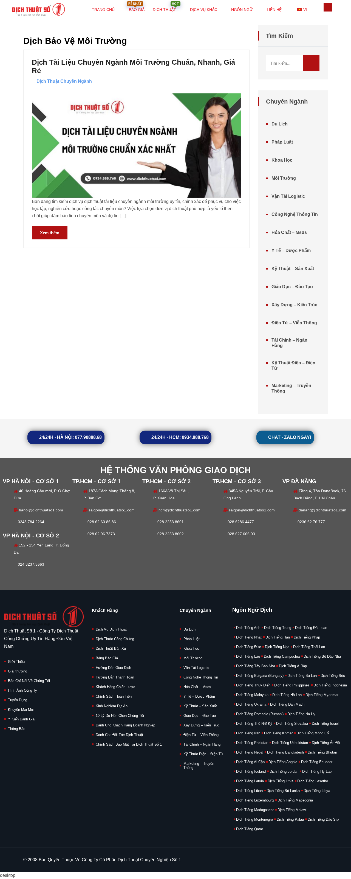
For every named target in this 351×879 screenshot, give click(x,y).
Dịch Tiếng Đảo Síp (323, 819)
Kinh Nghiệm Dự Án (112, 706)
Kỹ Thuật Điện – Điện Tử (293, 365)
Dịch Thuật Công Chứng (115, 639)
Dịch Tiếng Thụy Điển (253, 685)
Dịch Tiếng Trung (277, 628)
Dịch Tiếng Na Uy (301, 714)
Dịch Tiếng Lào (248, 656)
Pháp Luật (282, 142)
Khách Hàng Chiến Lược (115, 687)
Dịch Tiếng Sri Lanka (283, 791)
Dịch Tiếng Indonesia (330, 685)
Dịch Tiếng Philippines (292, 685)
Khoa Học (281, 160)
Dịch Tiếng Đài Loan (311, 628)
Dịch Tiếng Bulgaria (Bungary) (260, 676)
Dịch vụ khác (203, 9)
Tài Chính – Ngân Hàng (289, 343)
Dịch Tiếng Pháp (307, 637)
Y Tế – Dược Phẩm (291, 250)
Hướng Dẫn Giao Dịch (113, 668)
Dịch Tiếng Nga (277, 647)
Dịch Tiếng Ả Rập (293, 666)
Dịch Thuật (166, 6)
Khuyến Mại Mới (21, 710)
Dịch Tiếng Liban (249, 791)
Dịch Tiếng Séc (333, 676)
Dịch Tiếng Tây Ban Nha (255, 666)
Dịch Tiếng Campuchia (282, 656)
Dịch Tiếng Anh (248, 628)
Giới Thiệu (16, 662)
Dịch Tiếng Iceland (251, 771)
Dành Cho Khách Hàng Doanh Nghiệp (125, 725)
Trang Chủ (103, 9)
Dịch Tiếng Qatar (249, 829)
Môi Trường (283, 178)
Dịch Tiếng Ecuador (316, 762)
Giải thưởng (17, 671)
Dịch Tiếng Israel (325, 723)
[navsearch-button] (328, 7)
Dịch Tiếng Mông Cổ (312, 733)
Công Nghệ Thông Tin (294, 214)
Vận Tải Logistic (288, 196)
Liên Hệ (274, 9)
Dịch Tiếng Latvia (250, 781)
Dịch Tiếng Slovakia (292, 723)
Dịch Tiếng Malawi (292, 810)
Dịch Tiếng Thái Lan (309, 647)
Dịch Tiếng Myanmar (321, 695)
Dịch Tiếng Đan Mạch (287, 704)
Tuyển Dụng (17, 700)
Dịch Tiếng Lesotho (312, 781)
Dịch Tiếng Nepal (249, 752)
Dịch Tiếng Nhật (249, 637)
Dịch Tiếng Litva (280, 781)
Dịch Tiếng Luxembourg (255, 800)
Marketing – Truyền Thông (291, 388)
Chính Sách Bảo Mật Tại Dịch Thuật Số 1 (129, 744)
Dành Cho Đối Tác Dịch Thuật (119, 735)
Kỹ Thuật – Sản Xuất (292, 268)
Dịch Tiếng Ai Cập (250, 762)
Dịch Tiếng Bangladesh (285, 752)
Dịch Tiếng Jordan (284, 771)
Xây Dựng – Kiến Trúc (294, 304)
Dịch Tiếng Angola (282, 762)
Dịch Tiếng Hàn (277, 637)
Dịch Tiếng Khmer (278, 733)
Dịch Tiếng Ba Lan (302, 676)
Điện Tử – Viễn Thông (294, 322)
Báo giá (136, 6)
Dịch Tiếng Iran (248, 733)
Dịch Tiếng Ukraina (251, 704)
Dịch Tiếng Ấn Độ (326, 743)
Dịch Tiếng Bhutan (322, 752)
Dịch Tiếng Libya (317, 791)
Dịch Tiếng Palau (290, 819)
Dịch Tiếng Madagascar (255, 810)
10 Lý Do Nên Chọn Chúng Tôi (120, 716)
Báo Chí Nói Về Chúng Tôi (29, 681)
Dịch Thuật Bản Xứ (111, 648)
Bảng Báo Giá (107, 658)
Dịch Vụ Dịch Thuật (111, 629)
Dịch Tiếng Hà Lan (287, 695)
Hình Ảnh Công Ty (22, 690)
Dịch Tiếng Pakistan (252, 743)
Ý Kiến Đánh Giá (21, 719)
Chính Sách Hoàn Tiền (114, 696)
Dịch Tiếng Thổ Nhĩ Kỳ (254, 723)
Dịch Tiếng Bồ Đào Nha (322, 656)
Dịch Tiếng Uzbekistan (290, 743)
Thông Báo (16, 729)
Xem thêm (49, 232)
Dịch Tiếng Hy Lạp (317, 771)
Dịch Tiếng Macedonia (295, 800)
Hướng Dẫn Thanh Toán (115, 677)
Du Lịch (279, 124)
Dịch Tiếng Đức (248, 647)
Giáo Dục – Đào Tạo (292, 286)
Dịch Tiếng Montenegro (254, 819)
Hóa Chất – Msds (289, 232)
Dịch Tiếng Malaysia (252, 695)
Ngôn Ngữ (242, 9)
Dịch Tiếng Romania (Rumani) (260, 714)
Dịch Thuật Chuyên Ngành (64, 81)
